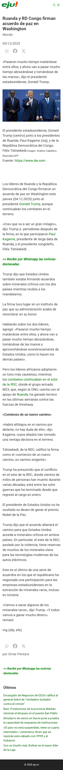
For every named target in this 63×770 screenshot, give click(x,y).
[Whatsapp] (7, 51)
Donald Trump (29, 204)
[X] (23, 51)
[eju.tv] (10, 5)
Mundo (8, 35)
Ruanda (22, 394)
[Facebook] (15, 51)
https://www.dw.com (30, 161)
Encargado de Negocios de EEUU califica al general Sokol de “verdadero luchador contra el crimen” (30, 700)
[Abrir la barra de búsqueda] (54, 5)
